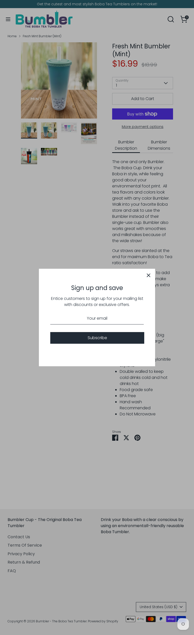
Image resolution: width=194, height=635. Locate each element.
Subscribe (97, 338)
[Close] (148, 275)
